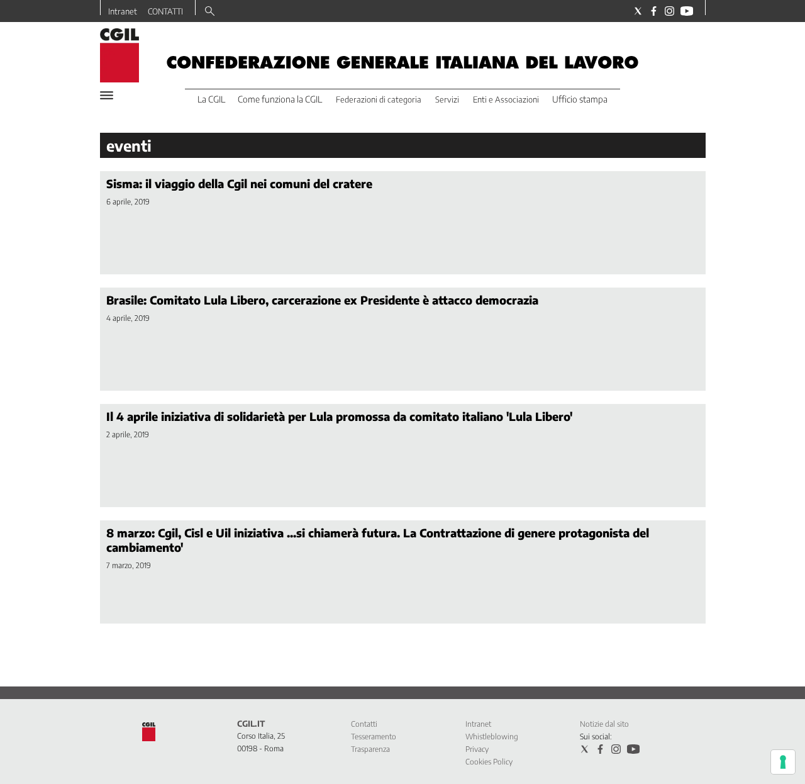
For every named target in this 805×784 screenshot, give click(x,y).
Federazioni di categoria (378, 99)
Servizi (447, 99)
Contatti (364, 724)
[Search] (209, 12)
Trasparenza (370, 749)
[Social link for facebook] (653, 11)
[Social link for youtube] (686, 11)
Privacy (477, 749)
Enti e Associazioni (506, 99)
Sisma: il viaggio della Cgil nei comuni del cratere (239, 183)
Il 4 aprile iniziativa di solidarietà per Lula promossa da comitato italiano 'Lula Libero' (339, 416)
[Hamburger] (106, 95)
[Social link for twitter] (638, 11)
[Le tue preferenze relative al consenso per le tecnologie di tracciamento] (783, 762)
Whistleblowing (491, 736)
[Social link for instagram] (669, 11)
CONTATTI (165, 11)
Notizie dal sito (604, 724)
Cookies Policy (489, 761)
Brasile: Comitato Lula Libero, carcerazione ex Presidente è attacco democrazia (322, 300)
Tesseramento (373, 736)
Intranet (122, 11)
